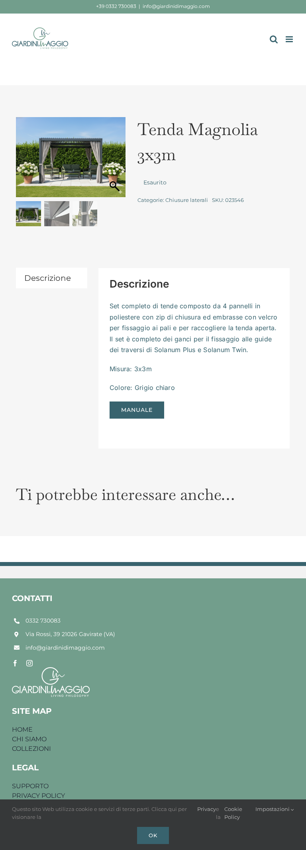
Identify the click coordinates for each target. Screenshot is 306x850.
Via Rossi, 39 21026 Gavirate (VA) (70, 634)
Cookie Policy (233, 813)
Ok (153, 835)
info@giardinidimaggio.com (176, 6)
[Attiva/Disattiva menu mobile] (290, 39)
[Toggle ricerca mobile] (274, 39)
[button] (116, 161)
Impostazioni (273, 809)
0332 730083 (43, 620)
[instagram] (29, 663)
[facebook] (15, 663)
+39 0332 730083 (116, 6)
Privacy (206, 809)
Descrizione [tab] (47, 278)
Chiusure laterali (186, 200)
